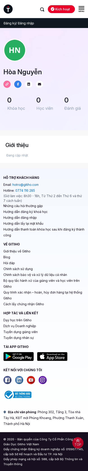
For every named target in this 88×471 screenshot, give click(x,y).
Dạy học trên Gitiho (17, 320)
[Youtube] (31, 380)
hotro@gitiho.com (25, 185)
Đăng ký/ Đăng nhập (19, 23)
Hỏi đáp (9, 263)
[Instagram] (43, 380)
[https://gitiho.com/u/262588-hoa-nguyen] (7, 84)
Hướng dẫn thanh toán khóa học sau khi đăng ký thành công (43, 232)
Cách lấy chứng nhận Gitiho (23, 304)
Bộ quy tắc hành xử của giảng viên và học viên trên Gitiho (41, 283)
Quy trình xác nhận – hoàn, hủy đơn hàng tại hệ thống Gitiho (42, 295)
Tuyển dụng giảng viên (20, 332)
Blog (6, 257)
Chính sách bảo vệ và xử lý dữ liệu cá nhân (35, 275)
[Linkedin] (19, 380)
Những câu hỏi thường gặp (23, 206)
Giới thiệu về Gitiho (16, 251)
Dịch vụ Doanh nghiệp (19, 326)
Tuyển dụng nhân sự (18, 338)
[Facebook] (7, 380)
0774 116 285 (25, 190)
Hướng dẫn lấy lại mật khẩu (23, 223)
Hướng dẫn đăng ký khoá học (25, 212)
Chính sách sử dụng (18, 269)
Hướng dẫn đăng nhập (20, 217)
